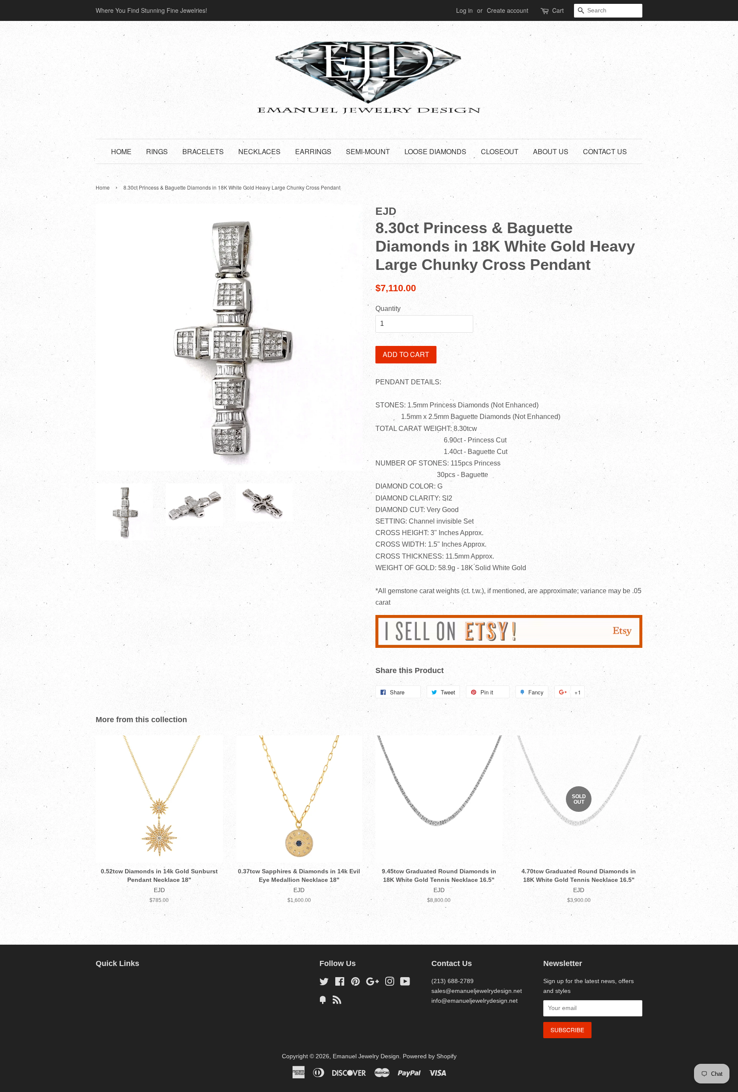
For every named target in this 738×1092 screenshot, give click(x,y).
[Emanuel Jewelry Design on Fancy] (322, 1001)
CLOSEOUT (499, 151)
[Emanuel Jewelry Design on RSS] (337, 1001)
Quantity (388, 308)
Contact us (605, 151)
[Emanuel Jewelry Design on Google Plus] (372, 983)
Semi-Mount (368, 151)
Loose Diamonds (435, 151)
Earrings (313, 151)
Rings (157, 151)
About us (550, 151)
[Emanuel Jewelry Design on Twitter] (324, 983)
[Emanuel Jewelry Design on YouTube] (405, 983)
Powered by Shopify (430, 1056)
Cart (558, 10)
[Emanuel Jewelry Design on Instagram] (389, 983)
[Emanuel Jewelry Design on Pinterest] (355, 983)
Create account (507, 10)
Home (121, 151)
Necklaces (259, 151)
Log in (464, 10)
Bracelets (203, 151)
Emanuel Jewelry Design (366, 1056)
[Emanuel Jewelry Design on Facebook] (340, 983)
